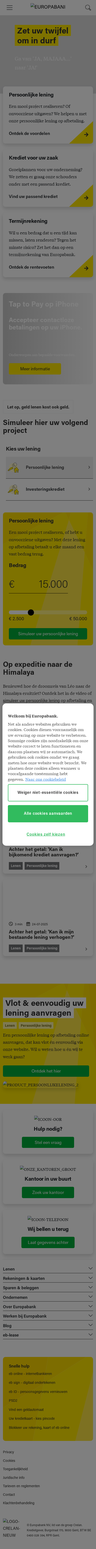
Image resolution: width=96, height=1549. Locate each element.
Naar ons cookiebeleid (45, 779)
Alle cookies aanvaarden (48, 814)
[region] (48, 774)
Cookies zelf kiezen (46, 834)
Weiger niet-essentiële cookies (48, 793)
